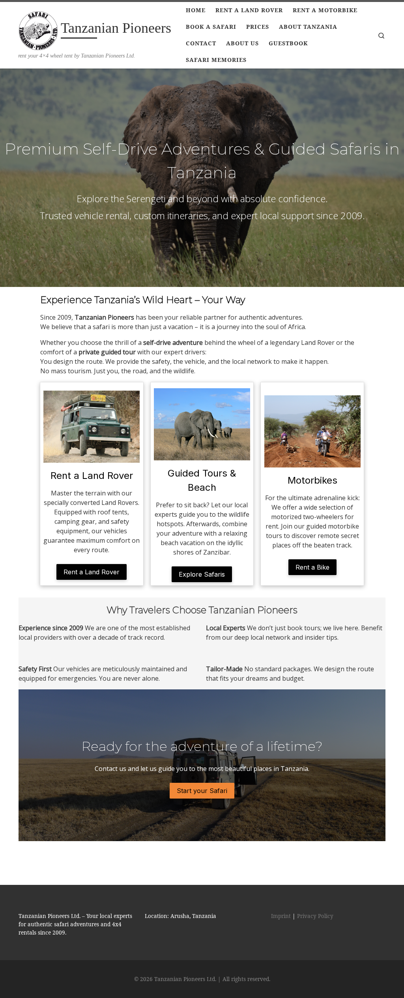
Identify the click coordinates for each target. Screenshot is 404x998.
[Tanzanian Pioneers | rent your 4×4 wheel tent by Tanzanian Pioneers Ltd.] (38, 29)
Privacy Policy (315, 916)
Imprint (281, 916)
